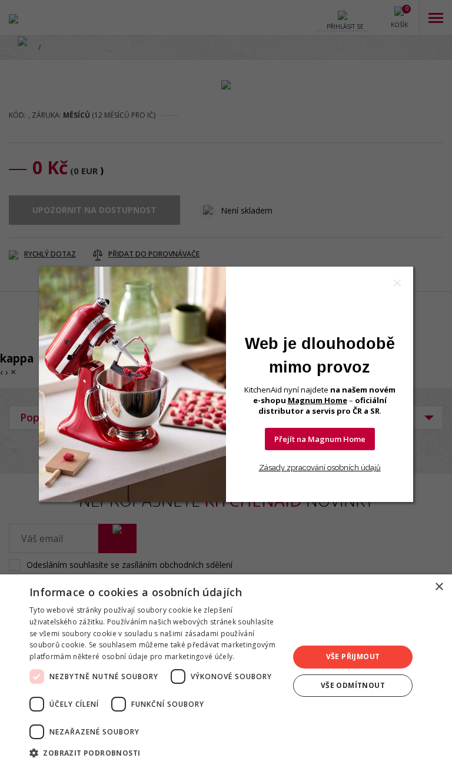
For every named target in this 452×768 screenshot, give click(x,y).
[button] (155, 752)
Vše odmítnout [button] (353, 685)
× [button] (438, 587)
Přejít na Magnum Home (319, 439)
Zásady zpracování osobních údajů (320, 467)
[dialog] (226, 671)
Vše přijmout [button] (353, 656)
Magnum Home (317, 400)
